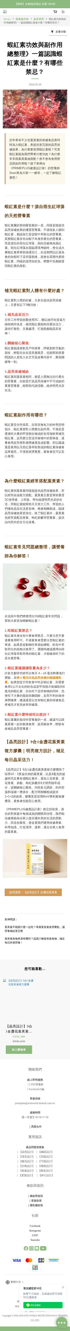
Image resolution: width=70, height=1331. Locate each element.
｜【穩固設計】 (44, 1166)
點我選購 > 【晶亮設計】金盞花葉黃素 (33, 892)
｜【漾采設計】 (25, 1156)
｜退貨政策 (35, 1200)
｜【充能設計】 (44, 1156)
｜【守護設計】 (44, 1161)
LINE (35, 1235)
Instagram (35, 1230)
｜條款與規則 (35, 1196)
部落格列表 (22, 19)
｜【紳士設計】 (44, 1175)
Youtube (35, 1240)
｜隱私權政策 (35, 1205)
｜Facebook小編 (35, 1089)
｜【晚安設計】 (44, 1170)
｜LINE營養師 (35, 1084)
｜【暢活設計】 (25, 1161)
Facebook (35, 1226)
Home (7, 19)
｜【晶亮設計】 (25, 1152)
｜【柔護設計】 (25, 1175)
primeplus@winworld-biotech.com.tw (35, 1103)
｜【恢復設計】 (25, 1170)
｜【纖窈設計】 (44, 1152)
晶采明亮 (39, 19)
